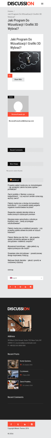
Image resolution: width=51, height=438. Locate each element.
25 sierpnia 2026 (27, 365)
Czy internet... (24, 371)
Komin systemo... (26, 361)
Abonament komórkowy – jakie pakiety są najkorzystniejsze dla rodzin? (23, 247)
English (14, 278)
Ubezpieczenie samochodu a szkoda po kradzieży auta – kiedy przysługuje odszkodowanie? (22, 221)
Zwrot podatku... (26, 382)
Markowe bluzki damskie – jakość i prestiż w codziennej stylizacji (24, 261)
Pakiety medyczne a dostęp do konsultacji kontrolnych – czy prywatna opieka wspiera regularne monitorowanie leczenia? (24, 205)
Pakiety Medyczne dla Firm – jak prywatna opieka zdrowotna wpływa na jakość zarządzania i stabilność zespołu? (23, 239)
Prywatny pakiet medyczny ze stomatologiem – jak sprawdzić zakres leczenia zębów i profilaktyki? (25, 187)
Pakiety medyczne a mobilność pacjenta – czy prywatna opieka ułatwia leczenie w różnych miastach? (25, 230)
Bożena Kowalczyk (18, 114)
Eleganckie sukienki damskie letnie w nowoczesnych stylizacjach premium (21, 213)
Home (10, 11)
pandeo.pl (15, 180)
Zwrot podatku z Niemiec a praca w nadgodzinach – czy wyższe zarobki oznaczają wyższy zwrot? (25, 196)
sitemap (10, 270)
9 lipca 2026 (26, 375)
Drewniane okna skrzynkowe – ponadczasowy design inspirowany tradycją (25, 254)
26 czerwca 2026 (27, 385)
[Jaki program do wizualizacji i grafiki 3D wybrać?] (18, 106)
